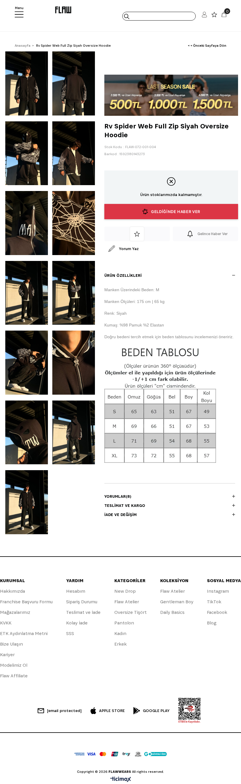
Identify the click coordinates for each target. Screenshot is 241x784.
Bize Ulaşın (11, 644)
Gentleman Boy (176, 602)
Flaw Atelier (126, 602)
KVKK (5, 623)
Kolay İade (77, 623)
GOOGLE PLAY (156, 710)
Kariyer (7, 654)
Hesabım (75, 591)
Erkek (120, 644)
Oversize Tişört (130, 612)
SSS (70, 633)
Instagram (218, 591)
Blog (211, 623)
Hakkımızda (12, 591)
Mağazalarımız (15, 612)
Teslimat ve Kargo (124, 505)
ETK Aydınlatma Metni (24, 633)
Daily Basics (172, 612)
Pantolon (124, 623)
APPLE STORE (112, 710)
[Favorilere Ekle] (137, 234)
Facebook (217, 612)
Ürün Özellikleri (123, 275)
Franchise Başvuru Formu (26, 602)
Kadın (120, 633)
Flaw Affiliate (14, 676)
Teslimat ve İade (83, 612)
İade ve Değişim (120, 514)
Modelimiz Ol (13, 665)
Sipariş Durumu (81, 602)
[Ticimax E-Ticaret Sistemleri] (120, 780)
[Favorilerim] (214, 16)
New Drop (125, 591)
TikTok (214, 602)
